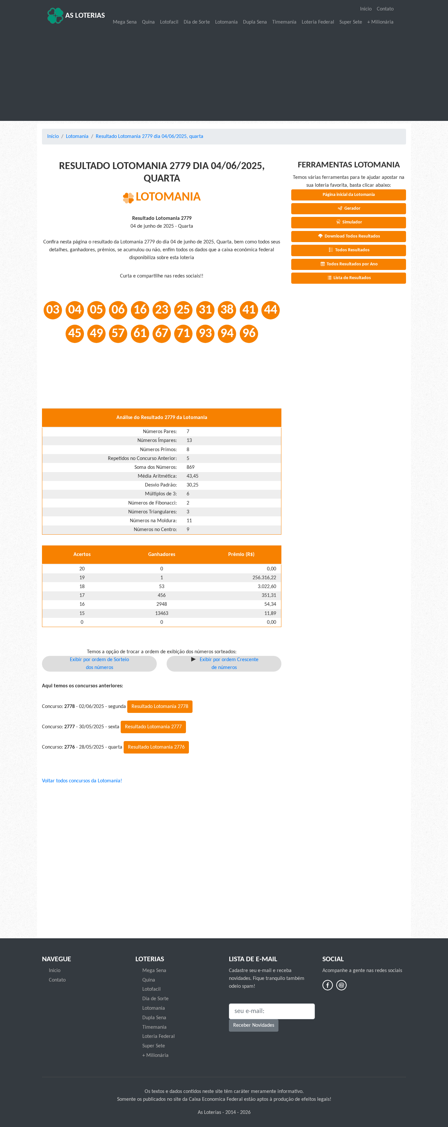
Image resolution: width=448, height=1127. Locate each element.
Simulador (351, 222)
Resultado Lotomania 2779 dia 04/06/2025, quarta (149, 136)
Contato (385, 9)
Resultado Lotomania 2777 (153, 727)
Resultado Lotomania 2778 (160, 706)
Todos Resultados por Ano (352, 264)
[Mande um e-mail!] (341, 985)
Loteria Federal (318, 22)
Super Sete (350, 22)
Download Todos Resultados (352, 236)
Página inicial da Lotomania (349, 195)
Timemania (284, 22)
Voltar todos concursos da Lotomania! (82, 781)
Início (53, 136)
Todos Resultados (352, 250)
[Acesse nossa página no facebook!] (327, 985)
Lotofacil (169, 22)
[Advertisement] (224, 74)
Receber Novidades (253, 1025)
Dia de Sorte (197, 22)
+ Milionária (380, 22)
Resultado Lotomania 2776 (156, 747)
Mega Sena (125, 22)
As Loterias (84, 16)
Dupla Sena (255, 22)
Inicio (366, 9)
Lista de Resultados (352, 278)
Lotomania (226, 22)
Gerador (351, 208)
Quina (148, 22)
